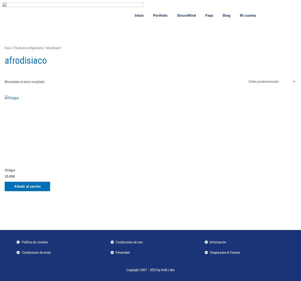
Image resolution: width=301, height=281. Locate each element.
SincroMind (186, 15)
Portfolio (160, 15)
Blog (226, 15)
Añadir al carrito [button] (27, 186)
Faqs (209, 15)
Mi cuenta (248, 15)
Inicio (139, 15)
